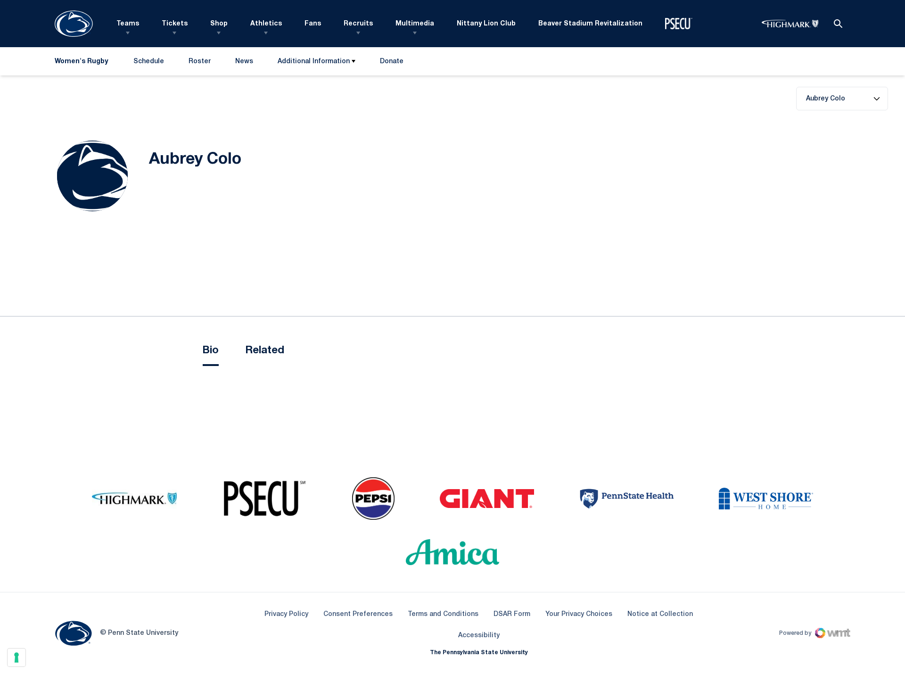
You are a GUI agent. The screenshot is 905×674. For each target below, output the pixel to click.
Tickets (175, 24)
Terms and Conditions (443, 614)
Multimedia (414, 24)
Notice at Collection (660, 614)
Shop (219, 24)
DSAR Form (512, 614)
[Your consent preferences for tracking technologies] (16, 657)
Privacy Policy (286, 614)
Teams (127, 24)
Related (264, 350)
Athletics (266, 24)
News (244, 61)
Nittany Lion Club (486, 24)
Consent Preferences (358, 614)
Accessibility (479, 635)
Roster (200, 61)
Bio (211, 350)
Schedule (148, 61)
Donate (391, 63)
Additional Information (314, 61)
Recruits (358, 24)
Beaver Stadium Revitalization (590, 24)
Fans (312, 24)
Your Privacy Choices (578, 614)
